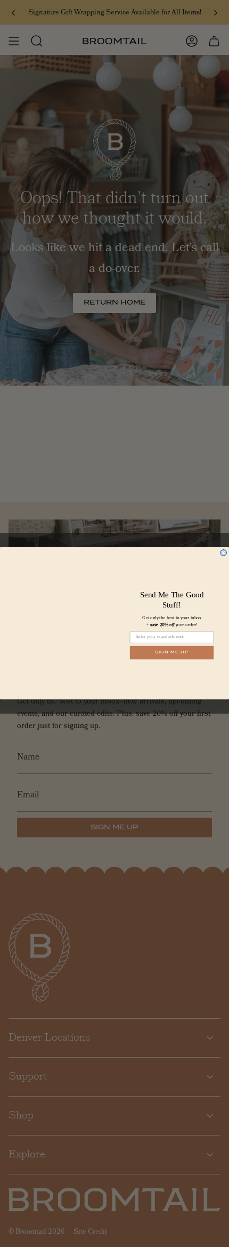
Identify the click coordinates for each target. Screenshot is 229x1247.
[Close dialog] (223, 553)
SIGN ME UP (172, 653)
